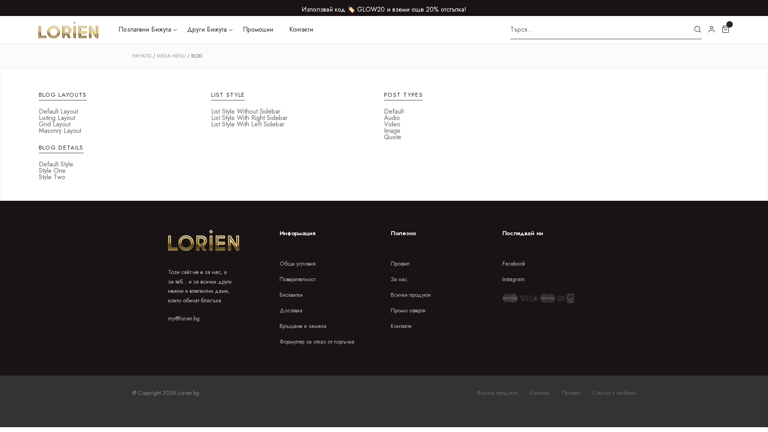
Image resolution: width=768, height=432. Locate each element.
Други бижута (207, 29)
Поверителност (298, 279)
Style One (52, 170)
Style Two (52, 177)
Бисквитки (291, 295)
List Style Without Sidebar (245, 111)
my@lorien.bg (184, 318)
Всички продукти (411, 295)
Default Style (56, 164)
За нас (399, 279)
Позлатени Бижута (144, 29)
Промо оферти (408, 310)
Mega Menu (171, 56)
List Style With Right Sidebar (249, 117)
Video (392, 124)
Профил (400, 264)
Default (394, 111)
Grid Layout (54, 124)
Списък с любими (614, 393)
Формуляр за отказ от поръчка (317, 342)
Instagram (513, 279)
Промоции (258, 29)
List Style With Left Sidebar (247, 124)
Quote (392, 137)
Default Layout (58, 111)
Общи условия (298, 264)
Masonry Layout (60, 130)
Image (392, 130)
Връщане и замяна (303, 326)
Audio (392, 117)
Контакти (301, 29)
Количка (540, 393)
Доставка (291, 310)
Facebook (513, 264)
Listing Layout (57, 117)
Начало (141, 56)
